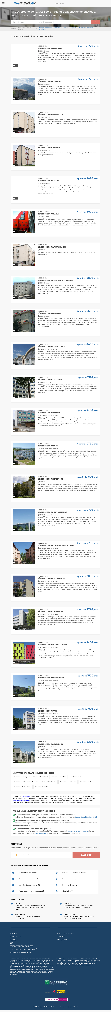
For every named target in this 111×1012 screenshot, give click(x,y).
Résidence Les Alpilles (48, 782)
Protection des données (21, 946)
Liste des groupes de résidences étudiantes (87, 962)
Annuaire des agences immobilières (79, 960)
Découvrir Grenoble (69, 885)
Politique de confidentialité (23, 949)
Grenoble (26, 796)
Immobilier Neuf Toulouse (63, 959)
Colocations (64, 960)
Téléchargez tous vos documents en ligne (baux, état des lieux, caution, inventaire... (78, 906)
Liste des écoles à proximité (29, 885)
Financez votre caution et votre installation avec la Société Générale (79, 917)
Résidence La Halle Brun (68, 782)
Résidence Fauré (75, 777)
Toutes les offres (65, 933)
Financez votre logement (72, 879)
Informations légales (20, 952)
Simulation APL (67, 891)
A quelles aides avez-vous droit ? (31, 891)
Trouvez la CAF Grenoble (28, 873)
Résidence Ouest (85, 782)
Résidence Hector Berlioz (22, 787)
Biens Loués (72, 965)
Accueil (13, 933)
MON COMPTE (60, 3)
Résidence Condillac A (40, 777)
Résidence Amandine (42, 787)
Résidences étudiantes (83, 965)
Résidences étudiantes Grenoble (74, 873)
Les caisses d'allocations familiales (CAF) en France (72, 963)
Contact (61, 937)
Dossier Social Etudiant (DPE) (86, 817)
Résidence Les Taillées (58, 777)
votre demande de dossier (78, 831)
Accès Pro (62, 940)
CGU (12, 943)
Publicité (14, 940)
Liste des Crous (76, 959)
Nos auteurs (85, 959)
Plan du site (15, 937)
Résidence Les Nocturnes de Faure (26, 782)
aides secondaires (41, 833)
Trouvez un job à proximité (29, 879)
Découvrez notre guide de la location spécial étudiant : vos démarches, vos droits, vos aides (30, 907)
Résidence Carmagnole (22, 777)
